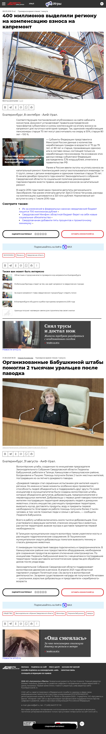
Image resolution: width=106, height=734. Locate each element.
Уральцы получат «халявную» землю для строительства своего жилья (44, 311)
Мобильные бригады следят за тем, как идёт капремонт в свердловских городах (49, 284)
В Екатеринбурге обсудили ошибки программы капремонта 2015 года (44, 302)
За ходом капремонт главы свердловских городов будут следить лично (45, 293)
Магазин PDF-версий (71, 667)
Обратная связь (68, 670)
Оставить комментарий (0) (82, 234)
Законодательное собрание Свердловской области (24, 447)
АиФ (21, 101)
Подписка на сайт (39, 667)
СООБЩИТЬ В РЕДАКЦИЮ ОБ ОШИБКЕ (36, 673)
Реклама (25, 667)
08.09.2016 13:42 (9, 11)
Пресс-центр (54, 667)
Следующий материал (54, 726)
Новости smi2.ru (11, 349)
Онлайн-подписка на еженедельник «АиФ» (40, 670)
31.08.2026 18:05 (9, 358)
